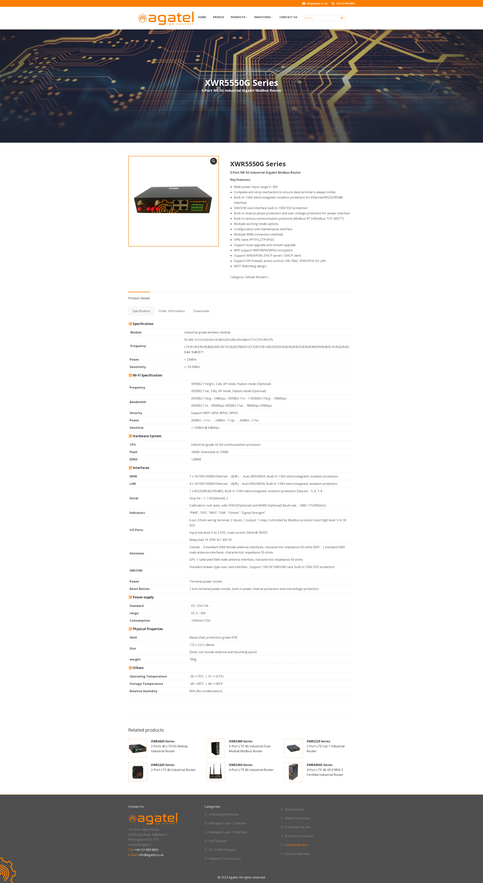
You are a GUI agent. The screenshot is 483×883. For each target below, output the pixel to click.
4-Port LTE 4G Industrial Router (251, 767)
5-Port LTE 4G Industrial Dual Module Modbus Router (249, 746)
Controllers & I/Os (298, 827)
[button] (213, 161)
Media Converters (297, 818)
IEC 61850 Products (222, 850)
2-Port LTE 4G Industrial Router (173, 767)
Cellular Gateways (297, 854)
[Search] (341, 18)
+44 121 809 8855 (146, 850)
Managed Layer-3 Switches (228, 832)
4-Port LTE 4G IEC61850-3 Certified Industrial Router (325, 770)
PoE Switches (218, 841)
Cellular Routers (256, 277)
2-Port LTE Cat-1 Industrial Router (326, 746)
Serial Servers (295, 809)
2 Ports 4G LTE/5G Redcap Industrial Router (169, 746)
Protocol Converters (299, 836)
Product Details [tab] (139, 298)
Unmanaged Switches (224, 814)
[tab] (141, 311)
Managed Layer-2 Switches (228, 823)
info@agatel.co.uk (151, 855)
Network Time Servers (225, 859)
